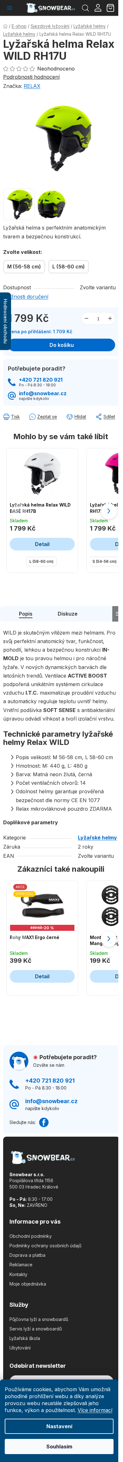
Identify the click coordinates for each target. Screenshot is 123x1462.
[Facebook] (44, 1122)
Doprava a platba (27, 1255)
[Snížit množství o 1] (86, 318)
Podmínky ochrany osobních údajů (45, 1245)
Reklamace (20, 1264)
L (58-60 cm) (41, 561)
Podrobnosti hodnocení (31, 77)
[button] (109, 511)
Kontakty (18, 1274)
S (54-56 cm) (104, 561)
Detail (42, 544)
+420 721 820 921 (40, 380)
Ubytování (20, 1347)
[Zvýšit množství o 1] (110, 318)
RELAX (32, 86)
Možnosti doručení (25, 296)
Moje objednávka (27, 1284)
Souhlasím (59, 1446)
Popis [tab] (25, 614)
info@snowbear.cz (43, 393)
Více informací (95, 1410)
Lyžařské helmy (97, 837)
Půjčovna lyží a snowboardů (38, 1319)
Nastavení (59, 1426)
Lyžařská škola (24, 1338)
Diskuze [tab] (68, 614)
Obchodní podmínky (30, 1236)
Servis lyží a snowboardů (35, 1328)
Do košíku (62, 345)
